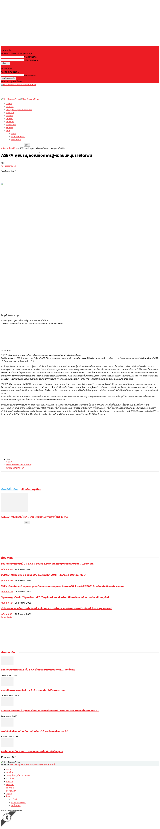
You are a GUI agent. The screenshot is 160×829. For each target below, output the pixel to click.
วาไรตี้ (13, 133)
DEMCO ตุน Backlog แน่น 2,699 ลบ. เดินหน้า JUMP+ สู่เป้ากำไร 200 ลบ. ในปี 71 (43, 575)
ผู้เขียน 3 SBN (7, 569)
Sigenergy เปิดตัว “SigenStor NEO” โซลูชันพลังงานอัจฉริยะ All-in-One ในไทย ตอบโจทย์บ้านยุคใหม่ (55, 597)
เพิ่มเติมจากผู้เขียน (31, 489)
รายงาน (9, 115)
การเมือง (10, 112)
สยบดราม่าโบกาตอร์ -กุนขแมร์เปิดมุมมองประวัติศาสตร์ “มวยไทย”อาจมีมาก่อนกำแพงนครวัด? (50, 710)
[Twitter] (14, 175)
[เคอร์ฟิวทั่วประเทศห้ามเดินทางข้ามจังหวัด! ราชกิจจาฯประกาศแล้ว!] (7, 726)
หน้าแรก (4, 148)
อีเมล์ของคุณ (30, 75)
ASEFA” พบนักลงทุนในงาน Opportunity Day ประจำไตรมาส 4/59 (34, 516)
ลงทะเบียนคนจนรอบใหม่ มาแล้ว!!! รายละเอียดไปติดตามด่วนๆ (33, 690)
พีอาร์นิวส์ (13, 148)
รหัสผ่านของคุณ (31, 60)
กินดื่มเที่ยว (16, 139)
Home (9, 103)
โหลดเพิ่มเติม (7, 617)
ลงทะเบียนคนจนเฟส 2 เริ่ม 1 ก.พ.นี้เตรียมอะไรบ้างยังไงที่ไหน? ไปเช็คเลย (38, 669)
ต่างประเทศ (11, 124)
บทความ (9, 118)
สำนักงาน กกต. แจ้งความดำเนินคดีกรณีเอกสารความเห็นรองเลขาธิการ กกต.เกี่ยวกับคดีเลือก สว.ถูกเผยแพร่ (56, 608)
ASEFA (9, 462)
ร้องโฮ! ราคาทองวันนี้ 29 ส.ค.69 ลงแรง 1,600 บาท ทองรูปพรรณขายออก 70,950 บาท (47, 564)
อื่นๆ (8, 130)
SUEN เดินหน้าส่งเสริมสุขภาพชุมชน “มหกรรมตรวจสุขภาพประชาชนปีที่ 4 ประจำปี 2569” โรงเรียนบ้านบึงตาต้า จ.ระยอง (62, 586)
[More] (23, 175)
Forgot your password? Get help (13, 66)
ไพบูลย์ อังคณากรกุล (15, 468)
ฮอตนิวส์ (10, 106)
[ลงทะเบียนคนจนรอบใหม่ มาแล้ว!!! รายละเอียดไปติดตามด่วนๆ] (7, 685)
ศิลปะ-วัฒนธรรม (18, 136)
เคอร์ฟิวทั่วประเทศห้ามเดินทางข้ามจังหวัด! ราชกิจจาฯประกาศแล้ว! (34, 731)
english (9, 127)
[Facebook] (5, 175)
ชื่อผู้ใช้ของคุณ (30, 57)
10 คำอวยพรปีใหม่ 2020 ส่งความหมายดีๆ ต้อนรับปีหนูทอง (32, 751)
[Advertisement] (46, 91)
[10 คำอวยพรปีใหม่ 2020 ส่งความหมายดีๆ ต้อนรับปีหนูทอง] (7, 746)
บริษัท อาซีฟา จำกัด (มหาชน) (19, 465)
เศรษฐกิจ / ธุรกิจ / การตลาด (19, 109)
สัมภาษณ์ (10, 121)
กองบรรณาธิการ (8, 166)
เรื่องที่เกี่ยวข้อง (9, 489)
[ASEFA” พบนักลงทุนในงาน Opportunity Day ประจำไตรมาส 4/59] (14, 511)
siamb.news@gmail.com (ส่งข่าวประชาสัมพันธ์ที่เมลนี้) (33, 765)
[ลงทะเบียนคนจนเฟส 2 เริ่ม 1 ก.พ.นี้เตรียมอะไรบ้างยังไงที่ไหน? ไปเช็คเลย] (7, 664)
